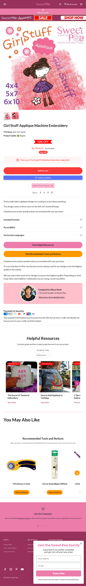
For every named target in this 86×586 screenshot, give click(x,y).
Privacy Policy (8, 544)
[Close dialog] (81, 544)
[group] (43, 17)
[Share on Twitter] (44, 192)
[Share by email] (52, 192)
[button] (43, 178)
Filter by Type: (43, 350)
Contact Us (31, 548)
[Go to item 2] (15, 116)
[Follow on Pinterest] (16, 569)
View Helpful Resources (43, 245)
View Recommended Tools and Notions (43, 254)
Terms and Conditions (10, 548)
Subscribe (58, 573)
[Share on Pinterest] (48, 192)
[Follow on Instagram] (10, 569)
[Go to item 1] (7, 116)
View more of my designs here (52, 297)
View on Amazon (21, 492)
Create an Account (9, 551)
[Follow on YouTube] (22, 569)
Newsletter (31, 551)
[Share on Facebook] (40, 192)
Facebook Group (24, 518)
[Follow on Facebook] (5, 569)
